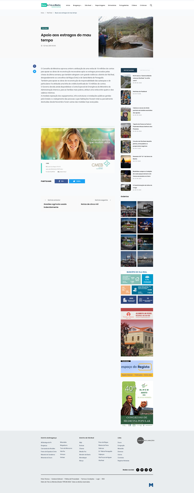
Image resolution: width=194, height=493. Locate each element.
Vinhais (62, 457)
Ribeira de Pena (104, 445)
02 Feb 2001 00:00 (49, 46)
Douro (120, 442)
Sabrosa (101, 448)
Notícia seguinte (101, 200)
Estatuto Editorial (57, 479)
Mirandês (121, 448)
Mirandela (63, 442)
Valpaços (101, 454)
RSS (103, 479)
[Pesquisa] (151, 5)
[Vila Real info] (137, 287)
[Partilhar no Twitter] (34, 71)
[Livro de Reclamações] (146, 440)
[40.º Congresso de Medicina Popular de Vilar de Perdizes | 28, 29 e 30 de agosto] (137, 403)
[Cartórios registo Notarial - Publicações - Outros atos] (137, 368)
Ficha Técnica (45, 479)
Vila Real (88, 5)
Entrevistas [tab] (145, 70)
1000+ (78, 181)
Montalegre (83, 457)
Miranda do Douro (46, 457)
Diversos (120, 451)
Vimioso (62, 454)
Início (68, 5)
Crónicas (143, 5)
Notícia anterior (54, 200)
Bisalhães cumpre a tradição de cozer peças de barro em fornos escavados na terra (142, 174)
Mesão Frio (82, 451)
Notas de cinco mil (89, 204)
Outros (120, 454)
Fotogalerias (124, 5)
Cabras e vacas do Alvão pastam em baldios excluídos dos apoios (142, 110)
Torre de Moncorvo (66, 448)
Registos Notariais (123, 460)
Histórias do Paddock (140, 91)
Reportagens (100, 5)
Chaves (81, 448)
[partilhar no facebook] (34, 66)
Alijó (80, 442)
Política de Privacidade (72, 479)
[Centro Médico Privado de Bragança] (78, 150)
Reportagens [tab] (129, 70)
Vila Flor (62, 451)
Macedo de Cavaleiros (48, 454)
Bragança (77, 5)
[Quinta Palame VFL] (137, 332)
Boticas (81, 445)
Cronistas (121, 457)
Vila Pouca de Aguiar (105, 457)
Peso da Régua (103, 442)
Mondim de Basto (85, 454)
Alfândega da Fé (46, 442)
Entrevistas (112, 5)
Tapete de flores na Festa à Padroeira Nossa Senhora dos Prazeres (142, 126)
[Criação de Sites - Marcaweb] (151, 485)
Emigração (121, 445)
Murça (81, 460)
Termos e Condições (87, 479)
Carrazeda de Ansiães (48, 448)
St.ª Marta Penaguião (105, 451)
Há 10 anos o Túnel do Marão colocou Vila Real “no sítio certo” (142, 78)
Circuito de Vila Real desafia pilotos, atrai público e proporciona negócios (142, 143)
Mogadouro (63, 445)
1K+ (62, 181)
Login (98, 479)
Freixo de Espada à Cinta (48, 451)
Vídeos (134, 5)
